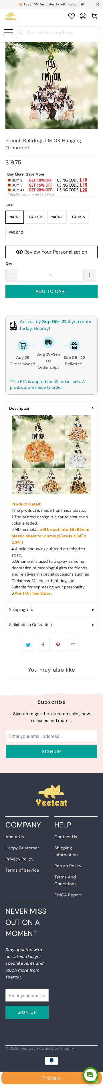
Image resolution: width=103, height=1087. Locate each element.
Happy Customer (22, 848)
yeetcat (28, 1048)
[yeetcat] (10, 16)
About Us (14, 837)
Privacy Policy (19, 859)
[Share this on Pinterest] (58, 645)
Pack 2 (35, 217)
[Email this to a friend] (73, 645)
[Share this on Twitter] (28, 645)
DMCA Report (68, 895)
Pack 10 (16, 232)
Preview (51, 1078)
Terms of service (22, 870)
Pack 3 (57, 217)
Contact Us (65, 837)
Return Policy (67, 866)
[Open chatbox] (90, 1075)
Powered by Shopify (55, 1048)
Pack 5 (78, 217)
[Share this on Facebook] (43, 645)
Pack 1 (15, 217)
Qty (8, 263)
